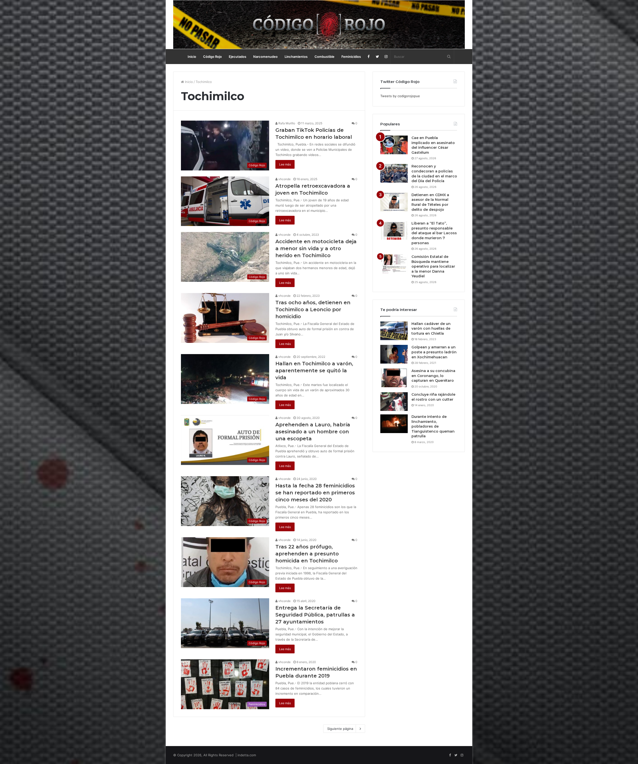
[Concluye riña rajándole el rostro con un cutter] (394, 401)
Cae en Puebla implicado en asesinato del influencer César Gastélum (433, 145)
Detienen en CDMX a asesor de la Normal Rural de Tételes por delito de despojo (430, 202)
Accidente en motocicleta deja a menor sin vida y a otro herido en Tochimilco (316, 248)
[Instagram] (386, 56)
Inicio (192, 57)
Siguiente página (340, 729)
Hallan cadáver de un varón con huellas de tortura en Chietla (431, 328)
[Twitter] (377, 56)
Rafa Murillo (286, 123)
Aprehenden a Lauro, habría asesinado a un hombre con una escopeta (312, 432)
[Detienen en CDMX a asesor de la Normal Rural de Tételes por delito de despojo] (394, 202)
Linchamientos (296, 57)
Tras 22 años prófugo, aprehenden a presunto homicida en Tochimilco (307, 554)
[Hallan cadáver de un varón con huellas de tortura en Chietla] (394, 330)
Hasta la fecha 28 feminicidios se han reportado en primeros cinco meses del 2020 (315, 493)
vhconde (284, 179)
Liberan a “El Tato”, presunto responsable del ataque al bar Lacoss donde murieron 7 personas (434, 233)
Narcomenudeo (265, 57)
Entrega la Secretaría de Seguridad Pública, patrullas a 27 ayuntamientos (315, 615)
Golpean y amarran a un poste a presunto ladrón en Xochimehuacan (434, 352)
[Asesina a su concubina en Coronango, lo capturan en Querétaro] (394, 378)
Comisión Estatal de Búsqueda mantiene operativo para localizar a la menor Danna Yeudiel (433, 266)
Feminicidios (351, 57)
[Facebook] (368, 56)
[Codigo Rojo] (319, 24)
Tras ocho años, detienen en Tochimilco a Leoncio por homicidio (312, 309)
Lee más (285, 164)
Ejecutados (237, 57)
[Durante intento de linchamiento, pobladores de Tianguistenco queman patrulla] (394, 423)
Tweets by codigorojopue (400, 96)
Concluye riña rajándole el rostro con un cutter (433, 397)
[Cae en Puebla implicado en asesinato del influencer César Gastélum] (394, 145)
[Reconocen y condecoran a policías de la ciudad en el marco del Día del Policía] (394, 173)
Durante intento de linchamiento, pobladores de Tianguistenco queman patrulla (433, 426)
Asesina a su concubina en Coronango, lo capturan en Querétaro (433, 376)
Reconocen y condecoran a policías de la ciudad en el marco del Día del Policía (434, 173)
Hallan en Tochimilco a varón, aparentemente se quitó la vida (314, 371)
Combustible (324, 57)
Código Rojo (212, 57)
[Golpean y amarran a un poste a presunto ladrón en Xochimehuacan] (394, 354)
